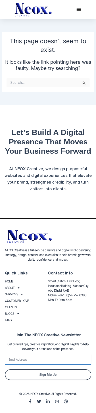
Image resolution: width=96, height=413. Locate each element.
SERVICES (11, 294)
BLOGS (10, 313)
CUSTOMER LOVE (17, 301)
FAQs (8, 320)
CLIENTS (11, 307)
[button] (79, 9)
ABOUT (10, 288)
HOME (9, 281)
